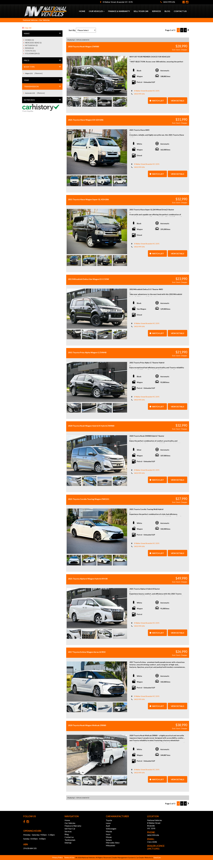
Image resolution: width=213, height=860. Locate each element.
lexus (108, 823)
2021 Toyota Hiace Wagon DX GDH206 (85, 120)
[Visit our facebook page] (24, 822)
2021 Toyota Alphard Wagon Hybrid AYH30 (87, 578)
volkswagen (111, 828)
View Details (177, 100)
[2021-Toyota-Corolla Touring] (97, 531)
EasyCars (157, 857)
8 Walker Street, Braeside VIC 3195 (117, 2)
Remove (38, 73)
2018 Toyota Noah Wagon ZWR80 (83, 46)
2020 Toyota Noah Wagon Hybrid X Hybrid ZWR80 (91, 426)
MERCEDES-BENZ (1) (33, 43)
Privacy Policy (57, 857)
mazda (109, 831)
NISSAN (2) (29, 48)
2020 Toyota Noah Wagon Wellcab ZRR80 (87, 725)
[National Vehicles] (45, 11)
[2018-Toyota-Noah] (97, 76)
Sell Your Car (141, 11)
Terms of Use (69, 857)
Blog (167, 11)
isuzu (108, 834)
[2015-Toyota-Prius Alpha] (97, 382)
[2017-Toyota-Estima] (97, 681)
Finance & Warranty (119, 11)
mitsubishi (110, 845)
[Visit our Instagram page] (28, 822)
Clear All (27, 28)
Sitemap (68, 842)
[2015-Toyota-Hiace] (97, 231)
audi (108, 826)
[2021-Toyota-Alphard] (97, 608)
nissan (109, 837)
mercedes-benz (113, 842)
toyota (109, 820)
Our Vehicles (96, 11)
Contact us (180, 11)
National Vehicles (30, 20)
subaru (109, 840)
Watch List (158, 100)
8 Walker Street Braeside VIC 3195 (146, 91)
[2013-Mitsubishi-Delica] (97, 308)
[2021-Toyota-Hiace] (97, 152)
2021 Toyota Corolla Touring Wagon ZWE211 (88, 499)
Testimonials (70, 840)
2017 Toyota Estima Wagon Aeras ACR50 (86, 652)
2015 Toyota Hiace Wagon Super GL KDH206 (88, 199)
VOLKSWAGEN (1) (32, 53)
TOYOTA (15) (30, 51)
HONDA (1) (29, 40)
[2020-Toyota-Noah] (97, 455)
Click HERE (152, 842)
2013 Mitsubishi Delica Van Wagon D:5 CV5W (88, 279)
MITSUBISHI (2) (31, 45)
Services (156, 11)
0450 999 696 (169, 2)
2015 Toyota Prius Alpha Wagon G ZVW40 (87, 352)
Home (82, 11)
